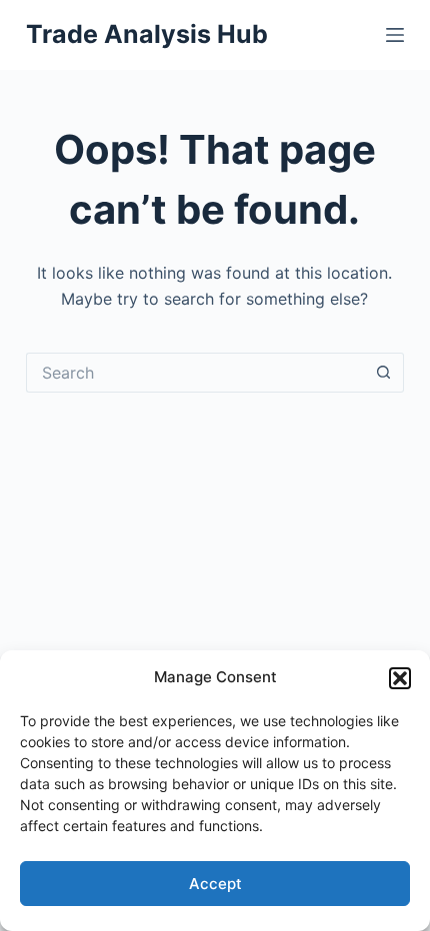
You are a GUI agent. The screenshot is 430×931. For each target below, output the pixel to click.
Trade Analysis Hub (147, 34)
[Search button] (384, 373)
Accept (215, 883)
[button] (400, 678)
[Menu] (395, 35)
